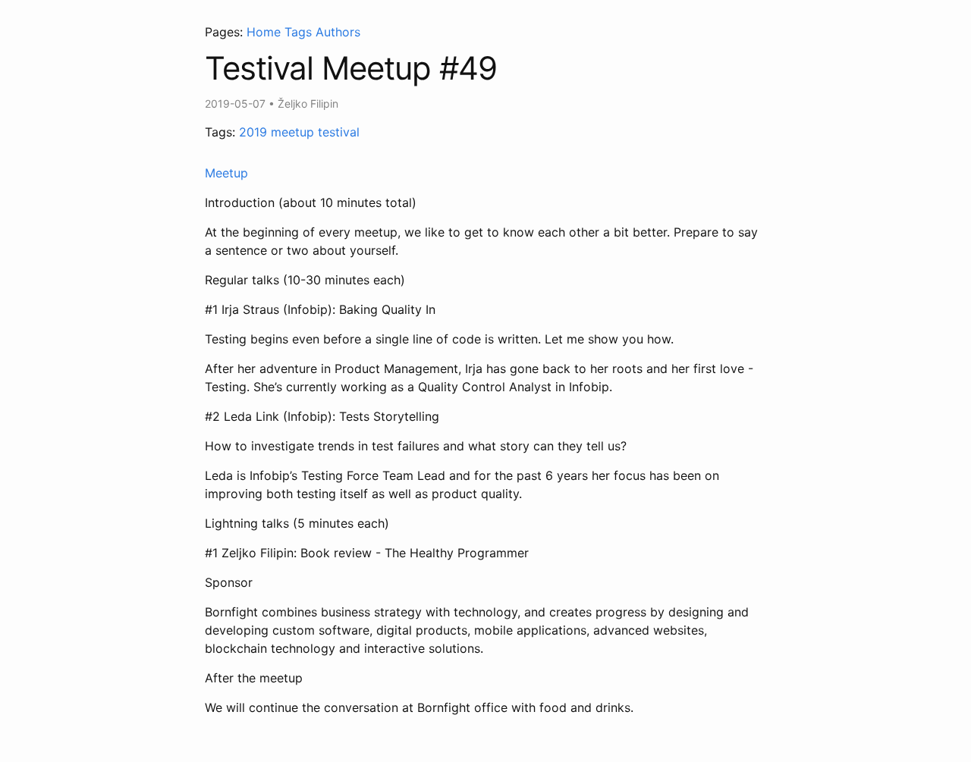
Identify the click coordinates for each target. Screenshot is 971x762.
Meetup (226, 172)
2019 (253, 132)
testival (339, 132)
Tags (298, 31)
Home (264, 31)
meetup (292, 132)
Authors (338, 31)
